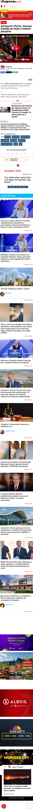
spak (20, 144)
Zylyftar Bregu (10, 431)
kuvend (16, 144)
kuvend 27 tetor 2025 (6, 144)
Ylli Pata (8, 293)
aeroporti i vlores (25, 137)
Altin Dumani (13, 84)
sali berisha (13, 140)
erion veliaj (7, 137)
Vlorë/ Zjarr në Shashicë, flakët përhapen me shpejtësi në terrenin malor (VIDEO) (17, 788)
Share (3, 72)
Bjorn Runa (9, 604)
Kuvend (28, 84)
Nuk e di (24, 187)
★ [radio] (7, 154)
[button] (4, 806)
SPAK (7, 84)
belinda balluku (5, 140)
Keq (17, 187)
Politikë (4, 22)
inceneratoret (15, 137)
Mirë (10, 187)
